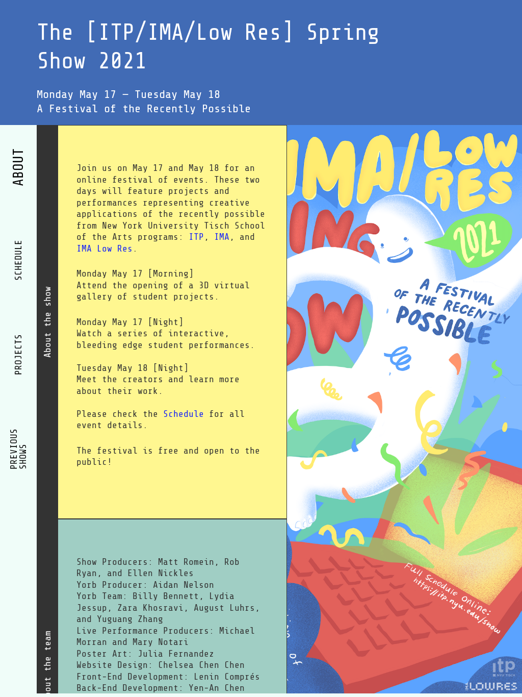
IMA (221, 237)
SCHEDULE (18, 260)
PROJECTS (18, 354)
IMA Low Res (104, 248)
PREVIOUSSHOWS (18, 449)
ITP (196, 237)
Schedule (183, 414)
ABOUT (19, 167)
